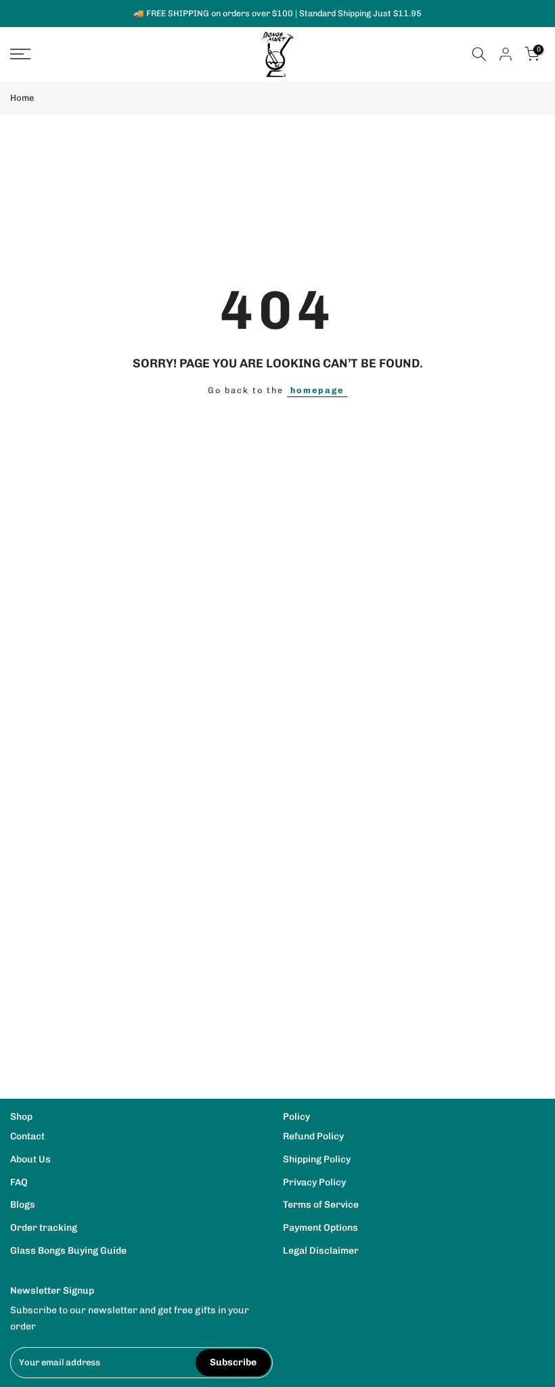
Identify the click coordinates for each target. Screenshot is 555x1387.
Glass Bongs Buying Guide (68, 1250)
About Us (30, 1159)
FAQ (19, 1182)
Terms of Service (321, 1204)
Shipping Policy (317, 1159)
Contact (27, 1136)
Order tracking (43, 1227)
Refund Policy (313, 1136)
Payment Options (320, 1227)
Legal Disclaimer (321, 1250)
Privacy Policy (314, 1182)
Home (22, 97)
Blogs (22, 1204)
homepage (317, 390)
